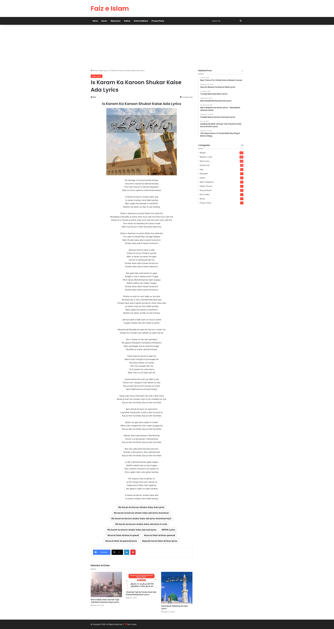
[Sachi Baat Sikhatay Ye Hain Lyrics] (176, 587)
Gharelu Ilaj (204, 165)
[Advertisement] (167, 47)
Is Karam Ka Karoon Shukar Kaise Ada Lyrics (142, 507)
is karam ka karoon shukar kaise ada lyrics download (142, 513)
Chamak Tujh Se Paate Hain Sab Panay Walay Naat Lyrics (141, 593)
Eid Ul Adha (204, 194)
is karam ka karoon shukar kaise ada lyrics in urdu (142, 524)
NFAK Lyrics (169, 529)
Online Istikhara (141, 21)
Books (202, 199)
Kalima (127, 21)
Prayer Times (205, 203)
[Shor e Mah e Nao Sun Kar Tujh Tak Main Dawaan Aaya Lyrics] (106, 584)
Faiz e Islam (131, 624)
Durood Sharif (205, 190)
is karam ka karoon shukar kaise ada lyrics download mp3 (142, 518)
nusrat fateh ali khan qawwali (160, 535)
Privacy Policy (158, 21)
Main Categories (207, 182)
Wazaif (202, 153)
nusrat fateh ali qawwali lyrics (122, 541)
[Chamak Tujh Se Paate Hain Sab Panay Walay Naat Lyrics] (141, 580)
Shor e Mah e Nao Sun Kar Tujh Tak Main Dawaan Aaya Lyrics (105, 600)
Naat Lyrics (115, 21)
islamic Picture (206, 186)
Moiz (94, 97)
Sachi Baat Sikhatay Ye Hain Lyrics (174, 607)
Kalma (202, 178)
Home (95, 21)
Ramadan (204, 174)
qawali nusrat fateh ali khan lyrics (160, 541)
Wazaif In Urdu (206, 157)
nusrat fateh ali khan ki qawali (124, 535)
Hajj (201, 169)
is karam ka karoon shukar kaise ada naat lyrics (132, 529)
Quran (104, 21)
